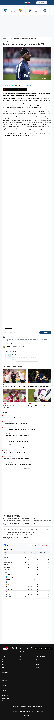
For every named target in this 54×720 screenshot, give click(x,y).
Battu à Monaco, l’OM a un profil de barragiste (16, 417)
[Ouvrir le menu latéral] (2, 2)
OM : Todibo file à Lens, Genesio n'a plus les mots (17, 447)
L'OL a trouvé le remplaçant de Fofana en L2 (16, 441)
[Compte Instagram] (20, 648)
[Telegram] (23, 85)
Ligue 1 (5, 403)
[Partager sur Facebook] (16, 85)
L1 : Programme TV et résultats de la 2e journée (17, 435)
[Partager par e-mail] (30, 85)
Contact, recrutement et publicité (35, 706)
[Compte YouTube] (31, 648)
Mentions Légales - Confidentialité (19, 706)
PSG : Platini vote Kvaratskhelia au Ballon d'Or (16, 423)
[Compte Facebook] (16, 648)
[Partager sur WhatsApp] (12, 85)
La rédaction (34, 709)
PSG (4, 41)
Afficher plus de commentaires (27, 360)
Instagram (26, 711)
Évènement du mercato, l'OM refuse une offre (16, 458)
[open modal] (51, 2)
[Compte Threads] (24, 651)
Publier (45, 332)
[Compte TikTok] (27, 648)
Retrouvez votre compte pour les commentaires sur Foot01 (17, 709)
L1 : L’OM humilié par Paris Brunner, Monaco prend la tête (19, 429)
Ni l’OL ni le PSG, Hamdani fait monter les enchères (17, 452)
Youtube (20, 711)
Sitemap (42, 711)
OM (3, 384)
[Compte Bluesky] (20, 651)
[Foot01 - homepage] (27, 2)
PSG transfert (42, 709)
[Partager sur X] (19, 85)
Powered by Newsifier (27, 715)
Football (48, 709)
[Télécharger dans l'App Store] (48, 648)
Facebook (37, 711)
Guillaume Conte (9, 82)
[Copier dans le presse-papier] (27, 85)
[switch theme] (49, 3)
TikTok (31, 711)
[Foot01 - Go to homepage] (6, 649)
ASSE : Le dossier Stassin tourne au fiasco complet (17, 464)
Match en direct (14, 711)
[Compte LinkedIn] (24, 648)
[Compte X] (13, 648)
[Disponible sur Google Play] (38, 648)
